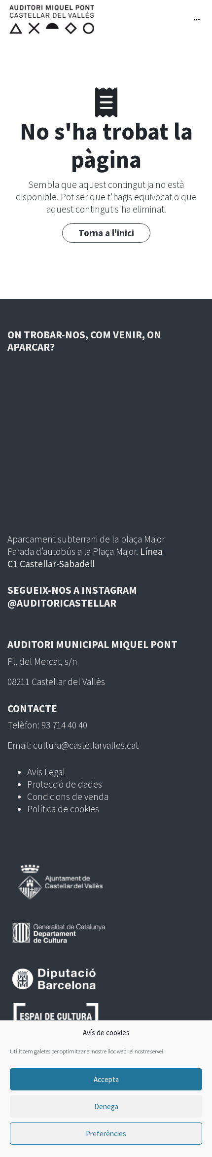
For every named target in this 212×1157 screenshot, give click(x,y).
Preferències (106, 1133)
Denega (106, 1106)
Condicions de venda (67, 796)
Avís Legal (46, 772)
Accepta (106, 1079)
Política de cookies (63, 809)
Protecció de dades (64, 784)
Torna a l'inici (106, 233)
